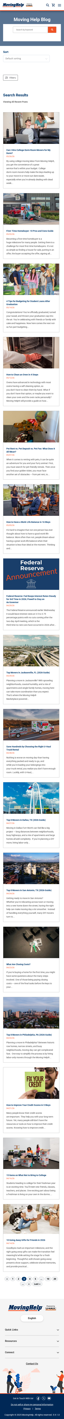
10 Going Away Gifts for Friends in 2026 (25, 1240)
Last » (37, 1283)
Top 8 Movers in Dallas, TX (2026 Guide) (26, 820)
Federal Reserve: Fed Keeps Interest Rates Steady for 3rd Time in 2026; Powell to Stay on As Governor (31, 599)
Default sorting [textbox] (13, 58)
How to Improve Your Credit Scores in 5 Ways (28, 1105)
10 (48, 1278)
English (32, 1318)
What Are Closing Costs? (18, 964)
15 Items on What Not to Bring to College (26, 1175)
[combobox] (26, 58)
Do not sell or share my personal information (32, 1404)
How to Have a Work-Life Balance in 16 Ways (28, 522)
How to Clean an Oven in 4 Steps (22, 374)
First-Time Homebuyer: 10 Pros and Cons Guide (29, 231)
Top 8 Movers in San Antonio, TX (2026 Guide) (29, 890)
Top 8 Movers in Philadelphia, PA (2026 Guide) (29, 1035)
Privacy (27, 1408)
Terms (38, 1408)
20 (55, 1278)
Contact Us (32, 1363)
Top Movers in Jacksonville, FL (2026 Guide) (28, 672)
